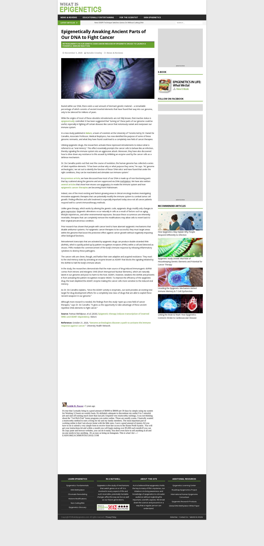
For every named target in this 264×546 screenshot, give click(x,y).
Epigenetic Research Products (184, 501)
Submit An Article (196, 517)
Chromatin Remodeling (77, 494)
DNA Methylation (78, 490)
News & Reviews (69, 17)
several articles (68, 184)
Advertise (174, 517)
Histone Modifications (77, 498)
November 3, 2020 (73, 53)
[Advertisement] (155, 7)
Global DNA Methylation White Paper (184, 506)
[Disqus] (107, 364)
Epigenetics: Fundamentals (77, 485)
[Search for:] (189, 22)
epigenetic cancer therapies (74, 187)
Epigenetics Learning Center (184, 485)
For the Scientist (128, 17)
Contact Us (183, 517)
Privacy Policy (111, 517)
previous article (72, 178)
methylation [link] (125, 181)
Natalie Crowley (94, 53)
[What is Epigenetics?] (80, 6)
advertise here (180, 66)
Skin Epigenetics (152, 17)
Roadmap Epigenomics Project (184, 490)
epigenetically (68, 121)
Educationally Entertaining (98, 17)
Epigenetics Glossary (77, 507)
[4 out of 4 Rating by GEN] (113, 509)
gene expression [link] (68, 211)
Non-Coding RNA (77, 503)
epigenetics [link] (106, 184)
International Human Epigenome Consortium (184, 495)
